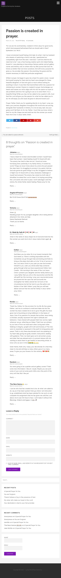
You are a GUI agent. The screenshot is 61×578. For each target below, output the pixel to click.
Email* (6, 545)
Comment (10, 418)
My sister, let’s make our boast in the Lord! (18, 500)
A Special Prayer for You (12, 491)
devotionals (14, 127)
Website (9, 455)
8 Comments (29, 40)
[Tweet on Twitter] (9, 120)
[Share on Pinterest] (30, 120)
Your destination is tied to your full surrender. (19, 503)
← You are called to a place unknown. (13, 135)
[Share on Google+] (23, 120)
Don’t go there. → (54, 135)
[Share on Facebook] (16, 120)
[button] (58, 3)
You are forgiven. (9, 494)
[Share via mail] (37, 120)
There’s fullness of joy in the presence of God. (19, 497)
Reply (12, 186)
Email (8, 446)
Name (8, 438)
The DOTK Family (20, 40)
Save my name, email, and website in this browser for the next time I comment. (30, 464)
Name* (6, 537)
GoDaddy (45, 570)
